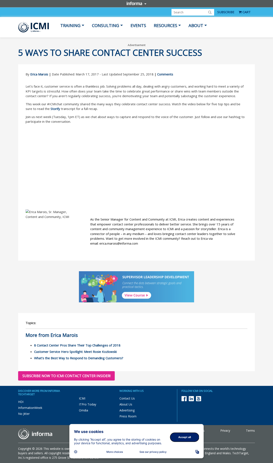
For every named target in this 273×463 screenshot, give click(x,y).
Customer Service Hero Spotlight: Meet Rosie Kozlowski (75, 351)
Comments (165, 74)
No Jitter (24, 414)
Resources (165, 25)
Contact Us (127, 398)
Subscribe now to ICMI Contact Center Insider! (66, 376)
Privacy (225, 430)
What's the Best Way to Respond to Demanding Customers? (78, 358)
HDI (20, 402)
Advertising (127, 410)
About (196, 25)
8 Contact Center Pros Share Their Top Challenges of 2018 (77, 345)
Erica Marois (39, 74)
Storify (55, 109)
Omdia (83, 410)
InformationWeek (30, 408)
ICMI (82, 398)
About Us (125, 404)
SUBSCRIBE (225, 12)
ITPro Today (87, 404)
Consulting (105, 25)
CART (246, 12)
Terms (250, 430)
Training (70, 25)
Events (138, 25)
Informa (136, 3)
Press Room (127, 416)
